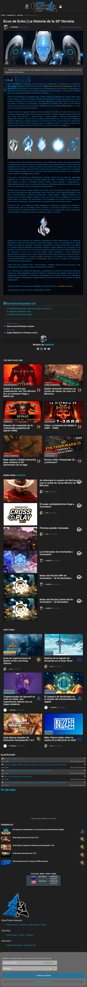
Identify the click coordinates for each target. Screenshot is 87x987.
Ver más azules (8, 789)
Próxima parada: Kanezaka (54, 528)
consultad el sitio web (65, 286)
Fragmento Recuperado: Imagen (20, 314)
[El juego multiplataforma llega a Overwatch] (20, 514)
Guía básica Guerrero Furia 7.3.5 (25, 837)
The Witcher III (10, 385)
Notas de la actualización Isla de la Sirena (18, 777)
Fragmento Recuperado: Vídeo (20, 311)
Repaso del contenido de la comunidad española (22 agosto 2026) (18, 428)
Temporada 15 (51, 453)
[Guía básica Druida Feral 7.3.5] (6, 854)
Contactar (22, 925)
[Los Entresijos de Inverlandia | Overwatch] (20, 562)
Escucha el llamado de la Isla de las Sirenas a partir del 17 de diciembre (28, 771)
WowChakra (9, 690)
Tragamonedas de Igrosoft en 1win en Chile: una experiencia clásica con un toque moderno (19, 700)
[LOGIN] (60, 6)
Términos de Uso (30, 945)
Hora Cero (42, 258)
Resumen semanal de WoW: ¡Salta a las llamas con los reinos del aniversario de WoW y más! (35, 765)
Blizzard (48, 652)
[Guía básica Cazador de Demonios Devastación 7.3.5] (22, 724)
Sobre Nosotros (12, 925)
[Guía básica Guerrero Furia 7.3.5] (6, 839)
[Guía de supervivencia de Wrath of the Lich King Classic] (22, 645)
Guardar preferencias (43, 982)
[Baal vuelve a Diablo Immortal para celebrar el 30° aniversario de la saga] (22, 446)
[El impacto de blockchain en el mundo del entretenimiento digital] (63, 683)
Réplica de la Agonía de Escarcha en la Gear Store (58, 659)
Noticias (20, 475)
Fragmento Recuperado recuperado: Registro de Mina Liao (30, 308)
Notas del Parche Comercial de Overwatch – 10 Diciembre (56, 600)
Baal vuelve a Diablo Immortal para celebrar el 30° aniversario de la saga (19, 462)
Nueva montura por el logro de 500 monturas (30, 861)
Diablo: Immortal (52, 385)
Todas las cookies (43, 975)
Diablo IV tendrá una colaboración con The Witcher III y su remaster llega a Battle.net (19, 392)
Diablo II (7, 421)
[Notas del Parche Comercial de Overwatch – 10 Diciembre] (20, 609)
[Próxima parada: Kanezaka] (20, 538)
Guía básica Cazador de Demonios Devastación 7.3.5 (18, 738)
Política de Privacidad (14, 945)
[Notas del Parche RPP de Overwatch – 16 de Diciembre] (20, 585)
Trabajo (43, 925)
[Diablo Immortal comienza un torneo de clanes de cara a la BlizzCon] (63, 375)
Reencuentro (67, 106)
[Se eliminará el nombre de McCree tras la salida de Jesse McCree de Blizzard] (20, 490)
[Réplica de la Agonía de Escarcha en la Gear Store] (63, 645)
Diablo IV (8, 382)
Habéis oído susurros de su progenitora (58, 86)
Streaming (49, 456)
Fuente (10, 80)
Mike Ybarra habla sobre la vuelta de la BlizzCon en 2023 (60, 738)
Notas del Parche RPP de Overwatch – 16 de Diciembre (55, 576)
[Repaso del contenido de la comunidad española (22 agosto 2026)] (22, 412)
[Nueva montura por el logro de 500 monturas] (6, 863)
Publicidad (29, 935)
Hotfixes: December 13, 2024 (13, 759)
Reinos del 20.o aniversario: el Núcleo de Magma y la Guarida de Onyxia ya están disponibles (35, 783)
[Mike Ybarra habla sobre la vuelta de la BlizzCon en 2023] (63, 724)
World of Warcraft (12, 734)
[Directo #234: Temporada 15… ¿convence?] (63, 446)
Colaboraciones (33, 925)
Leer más (48, 958)
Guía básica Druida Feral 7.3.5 (24, 853)
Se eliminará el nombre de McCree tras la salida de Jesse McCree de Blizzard (58, 483)
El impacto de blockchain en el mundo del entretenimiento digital (60, 699)
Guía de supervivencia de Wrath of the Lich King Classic (17, 661)
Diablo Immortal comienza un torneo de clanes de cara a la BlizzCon (60, 391)
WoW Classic (9, 652)
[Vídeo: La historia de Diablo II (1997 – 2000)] (63, 412)
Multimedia (49, 421)
